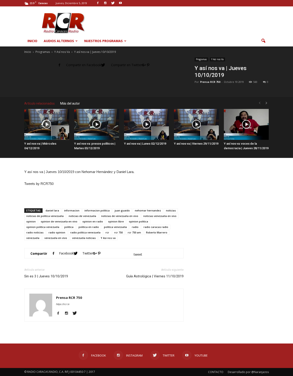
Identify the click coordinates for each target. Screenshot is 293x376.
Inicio (32, 41)
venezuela (32, 238)
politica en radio (89, 227)
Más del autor (70, 103)
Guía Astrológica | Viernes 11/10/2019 (155, 276)
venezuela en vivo (55, 238)
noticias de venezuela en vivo (119, 216)
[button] (263, 40)
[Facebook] (60, 313)
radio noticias (34, 232)
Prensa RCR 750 (210, 82)
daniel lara (52, 210)
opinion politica (138, 221)
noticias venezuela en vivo (159, 216)
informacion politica (97, 210)
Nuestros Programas (103, 41)
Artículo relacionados (39, 103)
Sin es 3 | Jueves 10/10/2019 (46, 276)
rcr (107, 232)
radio (135, 227)
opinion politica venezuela (42, 227)
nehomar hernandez (148, 210)
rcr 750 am (134, 232)
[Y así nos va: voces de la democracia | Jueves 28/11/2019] (246, 124)
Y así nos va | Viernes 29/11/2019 (196, 143)
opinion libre (116, 221)
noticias (171, 210)
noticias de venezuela (82, 216)
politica (68, 227)
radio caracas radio (156, 227)
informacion (71, 210)
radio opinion (57, 232)
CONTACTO (215, 372)
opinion (31, 221)
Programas (201, 59)
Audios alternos (59, 41)
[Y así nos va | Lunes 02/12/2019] (146, 124)
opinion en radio (92, 221)
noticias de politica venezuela (45, 216)
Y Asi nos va (108, 238)
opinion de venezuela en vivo (59, 221)
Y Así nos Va (217, 59)
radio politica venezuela (85, 232)
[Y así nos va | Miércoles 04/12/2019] (46, 124)
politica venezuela (115, 227)
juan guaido (122, 210)
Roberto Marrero (156, 232)
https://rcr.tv (63, 304)
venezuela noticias (84, 238)
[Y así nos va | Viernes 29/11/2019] (196, 124)
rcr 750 (118, 232)
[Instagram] (68, 313)
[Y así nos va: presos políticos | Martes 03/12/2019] (96, 124)
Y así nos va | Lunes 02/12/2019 (145, 143)
